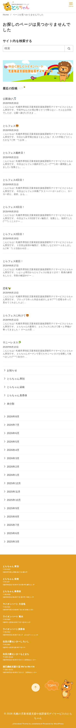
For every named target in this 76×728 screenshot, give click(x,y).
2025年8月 (13, 516)
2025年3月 (13, 541)
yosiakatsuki (37, 724)
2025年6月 (13, 533)
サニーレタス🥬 (12, 342)
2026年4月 (13, 450)
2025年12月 (14, 483)
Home (6, 14)
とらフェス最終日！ (14, 152)
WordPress (58, 724)
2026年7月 (13, 424)
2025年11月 (14, 491)
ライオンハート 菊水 (13, 616)
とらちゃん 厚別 (11, 566)
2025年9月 (13, 508)
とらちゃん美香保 (17, 395)
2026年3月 (13, 458)
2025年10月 (14, 500)
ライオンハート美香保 (14, 629)
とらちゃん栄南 (16, 387)
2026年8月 (13, 416)
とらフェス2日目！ (14, 234)
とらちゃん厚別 (16, 378)
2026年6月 (13, 433)
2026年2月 (13, 466)
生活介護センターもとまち (16, 654)
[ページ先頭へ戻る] (35, 687)
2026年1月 (13, 475)
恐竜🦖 (7, 288)
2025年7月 (13, 524)
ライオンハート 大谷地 (14, 604)
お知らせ (12, 370)
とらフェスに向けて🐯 (16, 315)
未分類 (10, 403)
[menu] (71, 4)
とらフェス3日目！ (14, 207)
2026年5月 (13, 441)
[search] (69, 48)
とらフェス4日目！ (14, 179)
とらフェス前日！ (13, 261)
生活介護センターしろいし (16, 641)
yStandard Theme (20, 724)
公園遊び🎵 (9, 98)
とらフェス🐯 (11, 125)
